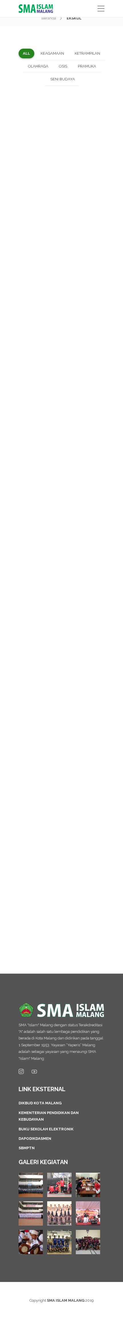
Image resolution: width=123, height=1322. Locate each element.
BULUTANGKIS (50, 846)
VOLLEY (73, 118)
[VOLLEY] (59, 1242)
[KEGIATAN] (31, 1185)
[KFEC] (88, 1185)
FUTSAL (50, 781)
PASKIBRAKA (75, 318)
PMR (75, 252)
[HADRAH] (31, 1242)
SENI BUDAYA (77, 384)
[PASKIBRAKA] (31, 1213)
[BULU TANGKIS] (88, 1242)
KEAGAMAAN (61, 654)
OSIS (61, 449)
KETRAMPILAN (57, 252)
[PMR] (59, 1185)
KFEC (75, 584)
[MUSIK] (88, 1213)
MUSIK (48, 515)
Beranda (48, 18)
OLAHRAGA (53, 118)
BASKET (50, 907)
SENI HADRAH (74, 715)
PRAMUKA (61, 182)
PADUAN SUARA (48, 384)
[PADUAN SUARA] (59, 1213)
